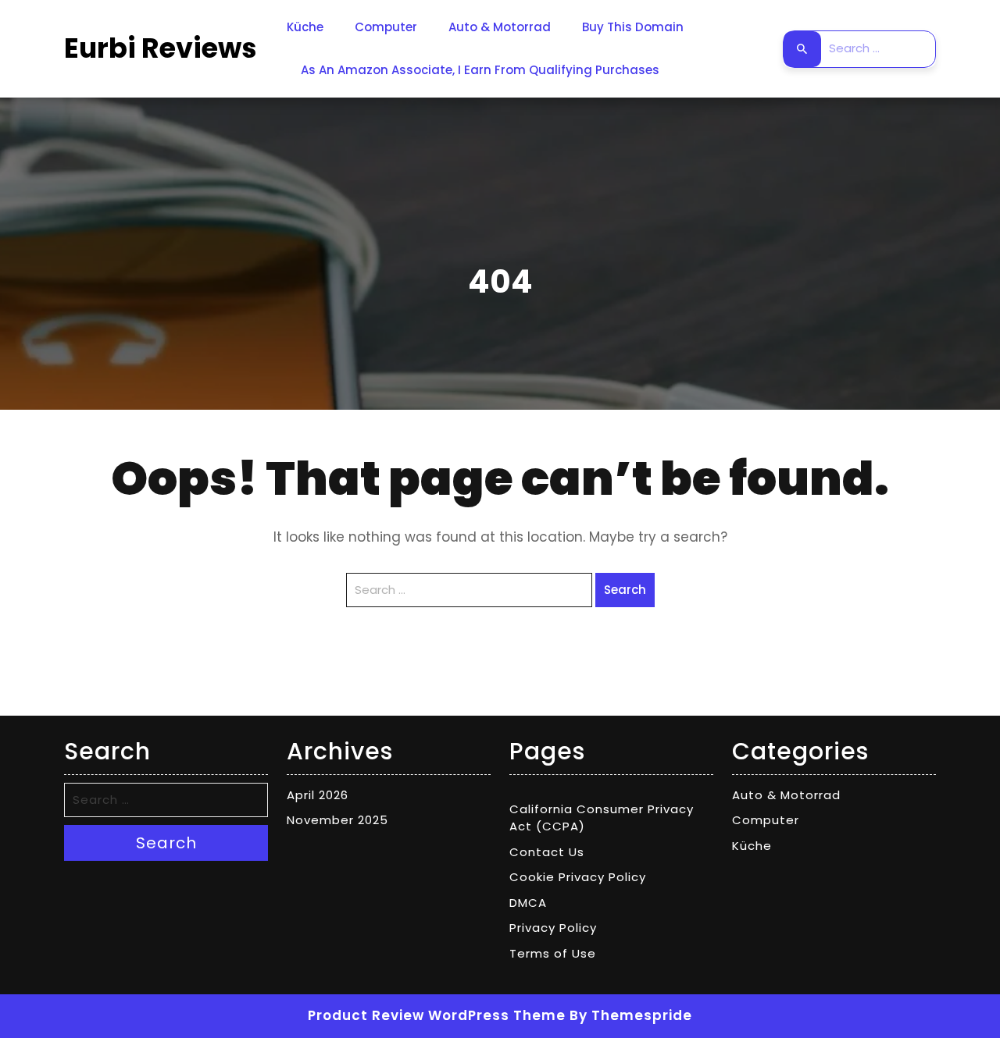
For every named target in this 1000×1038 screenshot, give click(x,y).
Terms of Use (552, 953)
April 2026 (317, 795)
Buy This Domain (633, 27)
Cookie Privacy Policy (577, 877)
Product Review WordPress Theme (437, 1015)
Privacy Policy (553, 927)
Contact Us (546, 852)
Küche (305, 27)
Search (802, 49)
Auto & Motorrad (499, 27)
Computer (386, 27)
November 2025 (337, 820)
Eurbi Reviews (160, 48)
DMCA (528, 902)
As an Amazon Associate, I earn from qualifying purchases (480, 70)
